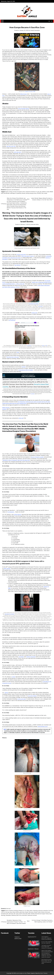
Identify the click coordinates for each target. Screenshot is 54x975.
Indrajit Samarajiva (35, 30)
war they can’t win (11, 146)
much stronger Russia (23, 108)
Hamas (42, 912)
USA (42, 193)
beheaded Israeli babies (34, 303)
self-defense (12, 320)
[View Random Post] (49, 21)
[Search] (51, 21)
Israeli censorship (23, 913)
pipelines (19, 193)
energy (11, 191)
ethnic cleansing (34, 910)
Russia (23, 193)
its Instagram (11, 512)
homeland (3, 913)
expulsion (45, 910)
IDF (46, 345)
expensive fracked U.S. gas (32, 191)
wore (43, 345)
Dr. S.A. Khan (26, 910)
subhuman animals (32, 915)
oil (15, 193)
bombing (15, 910)
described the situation (9, 613)
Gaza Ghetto (16, 912)
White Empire (23, 94)
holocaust (47, 912)
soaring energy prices (31, 193)
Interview (8, 908)
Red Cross (19, 915)
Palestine (13, 915)
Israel (47, 191)
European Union (21, 191)
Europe (15, 191)
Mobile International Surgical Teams (40, 913)
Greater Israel (37, 912)
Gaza (11, 912)
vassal (45, 193)
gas (40, 191)
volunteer (29, 345)
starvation (24, 915)
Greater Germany (29, 912)
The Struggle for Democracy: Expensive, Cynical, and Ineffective (46, 938)
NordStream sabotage (9, 193)
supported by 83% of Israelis (25, 370)
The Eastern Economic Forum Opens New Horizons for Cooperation (46, 947)
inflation (44, 191)
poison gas (34, 312)
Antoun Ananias (9, 910)
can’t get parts (17, 152)
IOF (14, 913)
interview (11, 913)
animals (24, 366)
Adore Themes (43, 973)
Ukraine (39, 193)
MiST (29, 913)
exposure (40, 910)
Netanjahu (8, 915)
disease (20, 910)
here (18, 352)
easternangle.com (20, 973)
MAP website (7, 568)
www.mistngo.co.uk (42, 726)
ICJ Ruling (32, 393)
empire (7, 191)
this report (40, 306)
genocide (22, 912)
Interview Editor (35, 224)
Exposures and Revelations (12, 189)
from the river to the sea (12, 357)
